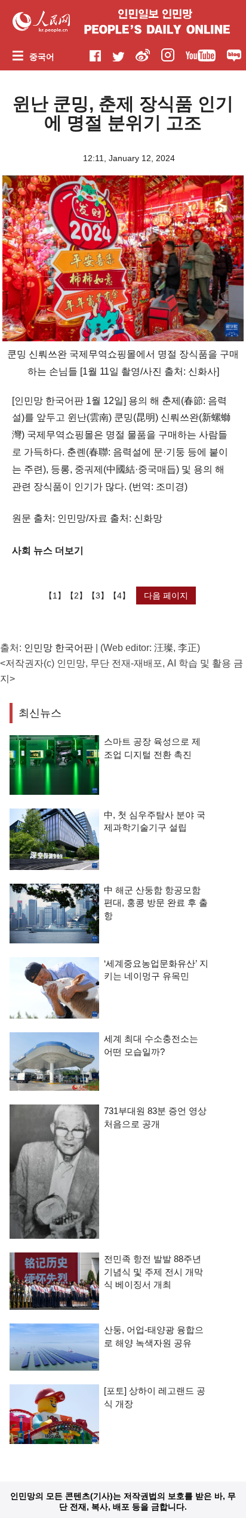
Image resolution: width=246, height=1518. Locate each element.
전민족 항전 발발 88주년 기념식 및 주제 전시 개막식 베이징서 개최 (153, 1271)
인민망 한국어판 (58, 648)
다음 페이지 (166, 595)
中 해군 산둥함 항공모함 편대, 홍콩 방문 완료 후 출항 (156, 903)
